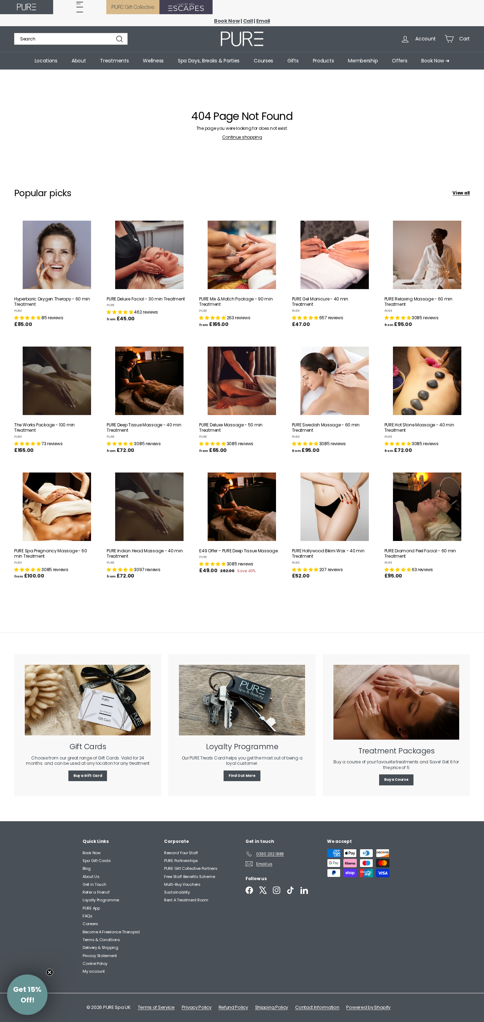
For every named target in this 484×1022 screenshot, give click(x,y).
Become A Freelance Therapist (111, 932)
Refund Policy (233, 1007)
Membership (363, 60)
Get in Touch (94, 884)
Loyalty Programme (101, 900)
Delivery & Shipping (100, 947)
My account (94, 971)
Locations (46, 60)
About (79, 60)
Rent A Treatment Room (186, 900)
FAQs (87, 916)
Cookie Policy (95, 963)
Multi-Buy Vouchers (182, 884)
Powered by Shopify (368, 1007)
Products (323, 60)
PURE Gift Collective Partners (190, 868)
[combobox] (71, 39)
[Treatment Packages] (396, 702)
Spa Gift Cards (97, 860)
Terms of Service (156, 1007)
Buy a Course (396, 779)
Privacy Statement (100, 956)
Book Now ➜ (435, 60)
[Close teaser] (49, 972)
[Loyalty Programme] (242, 700)
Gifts (293, 60)
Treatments (114, 60)
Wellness (153, 60)
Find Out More (242, 775)
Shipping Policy (271, 1007)
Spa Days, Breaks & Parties (209, 60)
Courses (263, 60)
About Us (91, 876)
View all (461, 193)
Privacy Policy (197, 1007)
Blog (87, 868)
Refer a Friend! (96, 892)
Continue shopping (242, 137)
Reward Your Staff (181, 853)
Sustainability (177, 892)
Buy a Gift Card (87, 775)
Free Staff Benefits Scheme (189, 876)
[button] (27, 318)
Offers (399, 60)
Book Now (92, 853)
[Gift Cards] (88, 700)
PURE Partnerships (181, 860)
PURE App (91, 908)
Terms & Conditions (101, 940)
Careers (90, 924)
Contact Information (317, 1007)
